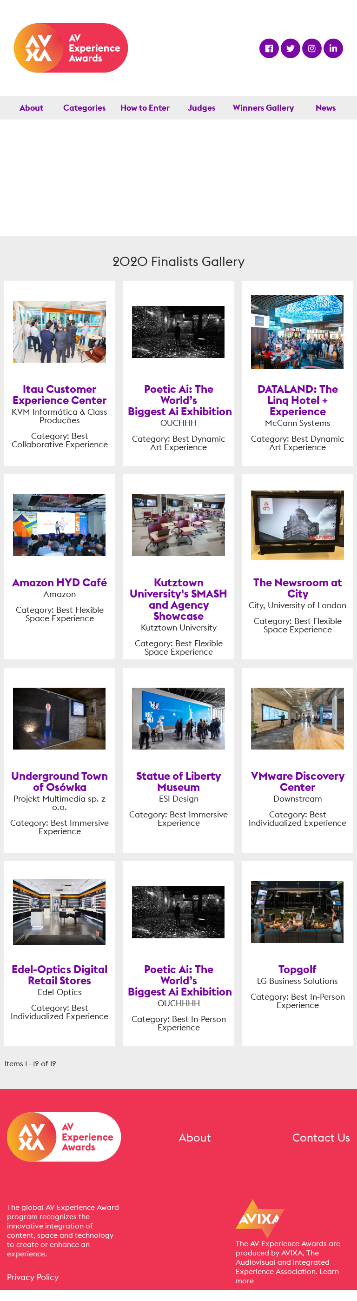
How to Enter (145, 107)
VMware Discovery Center (297, 781)
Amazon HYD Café (59, 582)
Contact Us (321, 1137)
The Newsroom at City (297, 587)
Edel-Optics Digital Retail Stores (59, 974)
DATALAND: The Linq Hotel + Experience (298, 400)
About (31, 107)
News (326, 107)
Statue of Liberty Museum (178, 781)
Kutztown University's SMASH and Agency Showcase (178, 599)
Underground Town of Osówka (59, 781)
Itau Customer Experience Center (59, 394)
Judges (201, 107)
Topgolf (297, 969)
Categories (84, 107)
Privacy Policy (33, 1277)
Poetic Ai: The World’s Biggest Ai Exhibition (180, 400)
